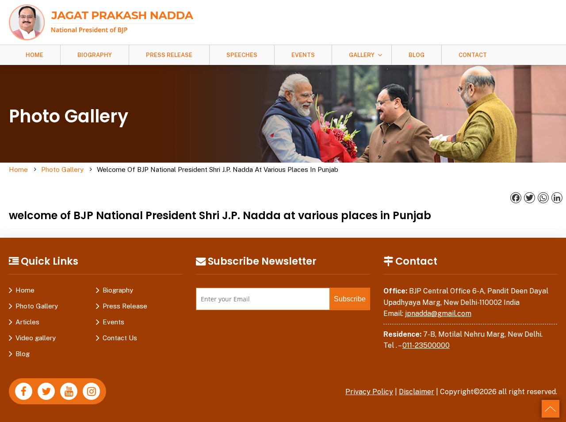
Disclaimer (416, 392)
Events (303, 55)
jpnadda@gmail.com (438, 313)
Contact (473, 55)
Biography (94, 55)
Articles (27, 322)
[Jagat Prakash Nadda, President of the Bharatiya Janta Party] (101, 22)
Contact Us (120, 338)
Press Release (169, 55)
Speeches (241, 55)
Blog (416, 55)
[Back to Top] (550, 409)
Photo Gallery (62, 169)
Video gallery (35, 338)
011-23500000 (426, 345)
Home (34, 55)
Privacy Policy (369, 392)
